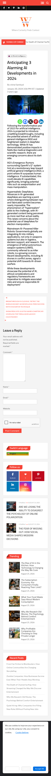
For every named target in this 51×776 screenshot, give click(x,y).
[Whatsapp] (20, 121)
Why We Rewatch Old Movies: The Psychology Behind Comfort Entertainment (32, 615)
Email (6, 397)
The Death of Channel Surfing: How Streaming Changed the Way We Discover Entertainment (24, 688)
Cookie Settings (22, 732)
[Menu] (4, 2)
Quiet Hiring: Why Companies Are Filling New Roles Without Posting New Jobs (24, 707)
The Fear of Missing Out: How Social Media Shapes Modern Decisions (24, 533)
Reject (26, 769)
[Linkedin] (41, 121)
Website (6, 408)
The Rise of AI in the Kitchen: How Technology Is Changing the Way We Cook (32, 566)
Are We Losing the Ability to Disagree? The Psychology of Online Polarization (25, 512)
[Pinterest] (35, 121)
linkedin (12, 488)
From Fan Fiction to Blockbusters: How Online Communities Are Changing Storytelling (23, 667)
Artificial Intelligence (18, 56)
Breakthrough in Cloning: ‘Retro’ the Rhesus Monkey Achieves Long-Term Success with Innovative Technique (25, 304)
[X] (30, 121)
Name (6, 387)
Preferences (12, 769)
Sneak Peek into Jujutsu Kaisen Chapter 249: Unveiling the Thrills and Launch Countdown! (25, 314)
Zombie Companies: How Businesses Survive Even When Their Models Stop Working (25, 678)
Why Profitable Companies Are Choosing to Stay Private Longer (29, 632)
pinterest (38, 478)
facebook (13, 478)
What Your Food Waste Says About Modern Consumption (32, 599)
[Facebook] (25, 121)
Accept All (39, 769)
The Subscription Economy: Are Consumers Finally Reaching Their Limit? (31, 583)
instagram (25, 488)
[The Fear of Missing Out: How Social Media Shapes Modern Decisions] (11, 528)
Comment (8, 352)
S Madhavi (22, 502)
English (13, 454)
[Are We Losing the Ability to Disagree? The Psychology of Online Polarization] (11, 506)
